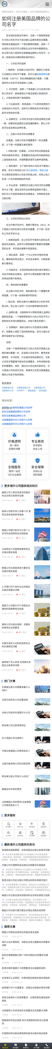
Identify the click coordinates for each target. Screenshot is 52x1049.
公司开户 (21, 390)
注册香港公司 (7, 387)
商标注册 (44, 170)
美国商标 (43, 74)
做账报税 (32, 390)
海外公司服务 (22, 12)
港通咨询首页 (7, 12)
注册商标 (33, 170)
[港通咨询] (15, 4)
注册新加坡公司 (23, 387)
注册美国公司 (39, 387)
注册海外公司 (7, 390)
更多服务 (43, 390)
